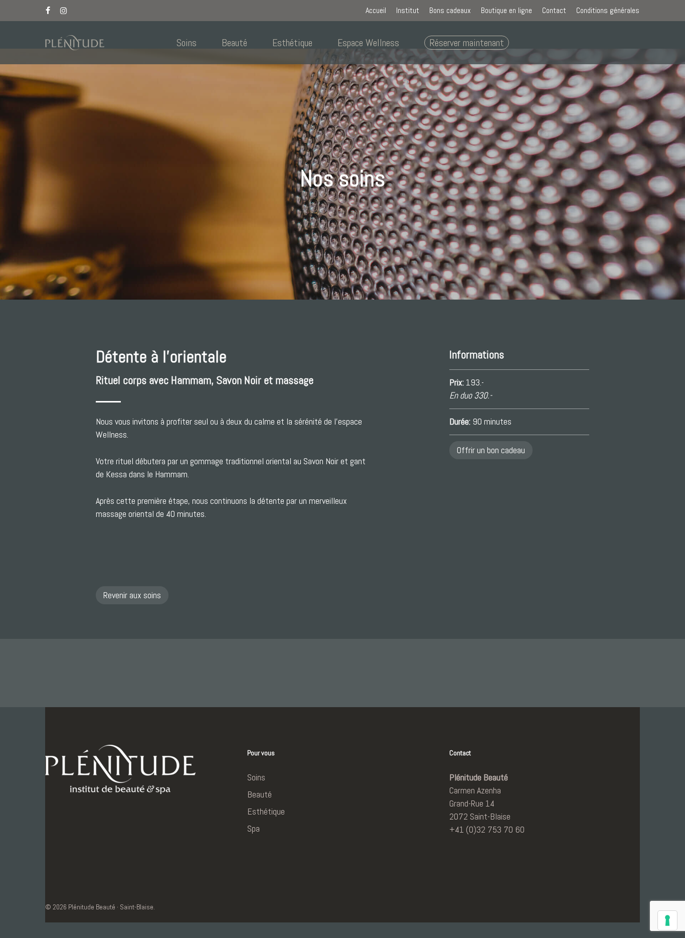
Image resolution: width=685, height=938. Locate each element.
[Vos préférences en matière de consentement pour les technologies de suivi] (667, 920)
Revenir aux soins (132, 595)
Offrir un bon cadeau (491, 450)
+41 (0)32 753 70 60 (487, 829)
